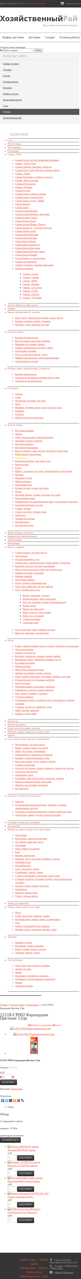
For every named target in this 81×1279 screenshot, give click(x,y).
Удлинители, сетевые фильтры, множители (35, 979)
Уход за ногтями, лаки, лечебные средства (35, 629)
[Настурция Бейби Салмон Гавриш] (25, 1178)
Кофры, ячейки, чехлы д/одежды (30, 949)
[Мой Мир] (11, 1100)
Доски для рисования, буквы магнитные (34, 437)
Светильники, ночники (25, 351)
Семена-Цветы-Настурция (27, 248)
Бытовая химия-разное (26, 374)
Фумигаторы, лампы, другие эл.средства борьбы (38, 815)
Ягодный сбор (21, 788)
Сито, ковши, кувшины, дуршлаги (31, 693)
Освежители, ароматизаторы (28, 381)
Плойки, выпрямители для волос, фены (34, 347)
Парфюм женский (23, 576)
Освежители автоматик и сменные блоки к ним (37, 377)
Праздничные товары (25, 498)
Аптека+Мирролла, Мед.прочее (23, 305)
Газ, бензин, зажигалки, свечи (29, 842)
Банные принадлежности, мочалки (24, 312)
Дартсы (18, 434)
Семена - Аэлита (30, 274)
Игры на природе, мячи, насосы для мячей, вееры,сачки (41, 451)
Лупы (17, 404)
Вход (28, 3)
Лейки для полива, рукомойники (30, 751)
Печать (57, 1025)
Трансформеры (22, 522)
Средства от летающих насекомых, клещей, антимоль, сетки (43, 811)
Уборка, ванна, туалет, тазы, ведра (24, 907)
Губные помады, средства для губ (31, 552)
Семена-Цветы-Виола (25, 241)
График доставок (13, 37)
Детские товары (15, 425)
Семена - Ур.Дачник (32, 297)
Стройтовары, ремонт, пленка (29, 872)
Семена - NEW (14, 154)
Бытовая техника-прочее (26, 337)
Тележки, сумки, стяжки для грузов (32, 886)
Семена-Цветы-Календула (27, 244)
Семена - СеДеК (30, 291)
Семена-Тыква (22, 207)
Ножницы (19, 411)
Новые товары (14, 143)
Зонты (18, 397)
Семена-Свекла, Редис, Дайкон (29, 200)
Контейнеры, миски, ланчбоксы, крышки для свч (38, 659)
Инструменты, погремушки (28, 454)
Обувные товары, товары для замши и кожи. (29, 731)
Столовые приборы (24, 697)
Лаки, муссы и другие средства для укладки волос (39, 569)
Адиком (11, 308)
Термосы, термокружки (26, 892)
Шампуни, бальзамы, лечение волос (32, 633)
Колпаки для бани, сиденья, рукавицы (33, 321)
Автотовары (21, 835)
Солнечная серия (31, 622)
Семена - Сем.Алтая (32, 287)
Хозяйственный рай (12, 118)
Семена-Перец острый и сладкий (30, 194)
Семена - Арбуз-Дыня (25, 163)
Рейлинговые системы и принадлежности (34, 690)
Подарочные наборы (24, 579)
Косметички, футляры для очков (30, 400)
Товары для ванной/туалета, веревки (32, 926)
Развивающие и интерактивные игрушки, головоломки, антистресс (46, 501)
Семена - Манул (30, 281)
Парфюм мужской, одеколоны (29, 573)
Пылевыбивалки (23, 865)
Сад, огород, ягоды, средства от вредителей (28, 739)
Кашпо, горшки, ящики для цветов (31, 748)
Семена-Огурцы (22, 190)
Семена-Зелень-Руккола (26, 217)
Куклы (18, 468)
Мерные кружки (23, 666)
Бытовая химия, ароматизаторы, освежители (29, 368)
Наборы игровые (23, 481)
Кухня (10, 640)
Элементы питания (24, 986)
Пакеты (11, 735)
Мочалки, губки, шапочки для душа (32, 324)
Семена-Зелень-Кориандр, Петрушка (32, 214)
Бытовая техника (16, 332)
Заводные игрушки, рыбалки (28, 440)
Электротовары (15, 960)
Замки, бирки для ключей (27, 848)
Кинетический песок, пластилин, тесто (33, 461)
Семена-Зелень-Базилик (26, 211)
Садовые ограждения (25, 765)
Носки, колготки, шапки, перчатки (24, 728)
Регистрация (38, 3)
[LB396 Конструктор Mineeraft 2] (24, 1209)
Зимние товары (15, 540)
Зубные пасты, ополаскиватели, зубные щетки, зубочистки (42, 562)
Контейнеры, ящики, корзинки (29, 946)
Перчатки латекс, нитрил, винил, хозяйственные (37, 919)
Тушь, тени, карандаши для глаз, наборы (34, 586)
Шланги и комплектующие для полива (33, 781)
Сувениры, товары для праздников (24, 822)
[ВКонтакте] (3, 1100)
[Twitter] (7, 1100)
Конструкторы (22, 464)
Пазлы (18, 491)
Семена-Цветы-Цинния (26, 255)
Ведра (18, 912)
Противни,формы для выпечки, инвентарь (35, 686)
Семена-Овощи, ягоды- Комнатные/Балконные (37, 160)
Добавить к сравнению (41, 1025)
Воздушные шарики (24, 430)
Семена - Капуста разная (26, 180)
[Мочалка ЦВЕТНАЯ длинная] (23, 1146)
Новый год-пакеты (16, 724)
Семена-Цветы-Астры (25, 231)
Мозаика (19, 474)
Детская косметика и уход (27, 559)
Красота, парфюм (16, 547)
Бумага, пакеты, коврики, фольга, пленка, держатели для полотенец (47, 646)
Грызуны (19, 801)
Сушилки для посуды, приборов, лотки (33, 707)
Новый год (13, 721)
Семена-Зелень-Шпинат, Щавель (30, 224)
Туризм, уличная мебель (26, 896)
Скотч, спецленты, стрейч (27, 869)
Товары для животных (18, 903)
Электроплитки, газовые (26, 361)
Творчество (20, 515)
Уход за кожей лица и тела (27, 590)
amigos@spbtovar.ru (64, 1272)
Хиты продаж (14, 147)
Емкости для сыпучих (25, 653)
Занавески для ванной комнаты (22, 536)
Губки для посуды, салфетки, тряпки (32, 916)
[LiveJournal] (22, 1100)
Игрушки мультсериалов (26, 447)
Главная (6, 112)
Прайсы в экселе (10, 93)
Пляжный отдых (23, 862)
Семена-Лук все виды (25, 184)
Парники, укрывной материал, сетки (32, 758)
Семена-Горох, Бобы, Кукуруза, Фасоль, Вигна (37, 170)
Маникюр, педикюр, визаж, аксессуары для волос (38, 407)
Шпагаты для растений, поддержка (31, 785)
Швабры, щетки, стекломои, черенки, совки (36, 929)
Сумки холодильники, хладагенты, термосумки (37, 875)
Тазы (17, 922)
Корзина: (73, 3)
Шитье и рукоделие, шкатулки (29, 417)
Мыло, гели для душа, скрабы (37, 612)
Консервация (14, 543)
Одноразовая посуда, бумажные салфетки (34, 680)
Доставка (34, 37)
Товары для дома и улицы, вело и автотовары (29, 829)
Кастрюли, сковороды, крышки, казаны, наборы (37, 656)
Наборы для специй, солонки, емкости (33, 673)
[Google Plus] (19, 1100)
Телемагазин (13, 826)
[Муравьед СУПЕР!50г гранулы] (24, 1162)
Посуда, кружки (22, 683)
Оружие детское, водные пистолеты (32, 488)
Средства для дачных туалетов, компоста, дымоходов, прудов (44, 768)
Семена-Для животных (26, 261)
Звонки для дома (23, 969)
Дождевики (20, 845)
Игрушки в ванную (24, 444)
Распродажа (13, 151)
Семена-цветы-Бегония (26, 238)
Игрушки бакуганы (24, 525)
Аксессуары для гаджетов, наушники (32, 965)
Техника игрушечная (25, 518)
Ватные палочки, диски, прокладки (39, 599)
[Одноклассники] (15, 1100)
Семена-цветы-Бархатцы (26, 234)
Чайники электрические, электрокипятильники (37, 358)
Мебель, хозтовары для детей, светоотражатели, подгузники (43, 471)
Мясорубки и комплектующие (29, 669)
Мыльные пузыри (23, 478)
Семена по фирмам (24, 268)
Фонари (18, 982)
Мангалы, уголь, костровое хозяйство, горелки (37, 859)
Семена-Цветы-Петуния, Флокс (30, 251)
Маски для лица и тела (33, 609)
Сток (10, 140)
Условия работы (10, 81)
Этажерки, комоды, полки (27, 952)
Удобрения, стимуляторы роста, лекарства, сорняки (39, 778)
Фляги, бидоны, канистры (27, 710)
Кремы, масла (29, 605)
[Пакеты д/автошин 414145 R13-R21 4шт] (28, 1193)
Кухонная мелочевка (25, 663)
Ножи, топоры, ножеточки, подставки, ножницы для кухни (43, 676)
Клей (17, 852)
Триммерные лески (24, 775)
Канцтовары (21, 457)
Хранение (12, 937)
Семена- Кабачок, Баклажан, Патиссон (33, 167)
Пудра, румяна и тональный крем (31, 583)
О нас (5, 106)
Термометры (21, 889)
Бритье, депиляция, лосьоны (36, 595)
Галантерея (13, 388)
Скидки (50, 37)
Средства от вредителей (26, 771)
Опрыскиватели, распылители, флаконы (34, 754)
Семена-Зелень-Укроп (25, 221)
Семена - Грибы (22, 173)
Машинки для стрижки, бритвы (30, 344)
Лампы (18, 972)
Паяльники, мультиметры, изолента (32, 975)
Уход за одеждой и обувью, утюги (31, 354)
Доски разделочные (24, 649)
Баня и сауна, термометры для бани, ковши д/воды (39, 318)
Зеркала (18, 394)
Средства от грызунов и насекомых (24, 796)
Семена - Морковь (23, 187)
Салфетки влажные (32, 619)
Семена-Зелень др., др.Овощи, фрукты (33, 228)
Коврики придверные (25, 855)
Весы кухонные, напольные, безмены (32, 341)
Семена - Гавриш (31, 277)
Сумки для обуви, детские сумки (30, 512)
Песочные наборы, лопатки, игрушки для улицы (37, 495)
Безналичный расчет (12, 100)
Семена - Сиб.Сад (31, 294)
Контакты (7, 87)
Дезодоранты (21, 556)
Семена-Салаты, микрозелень (29, 197)
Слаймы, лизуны (23, 508)
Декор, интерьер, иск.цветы (20, 532)
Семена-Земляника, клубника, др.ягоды (34, 177)
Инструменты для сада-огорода (30, 744)
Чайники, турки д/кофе (26, 713)
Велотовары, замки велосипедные (31, 838)
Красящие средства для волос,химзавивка (35, 566)
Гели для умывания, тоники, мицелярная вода (44, 602)
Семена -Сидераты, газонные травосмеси (34, 265)
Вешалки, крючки (23, 942)
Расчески (19, 414)
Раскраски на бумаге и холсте (29, 505)
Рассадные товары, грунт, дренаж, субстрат (35, 761)
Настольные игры (23, 484)
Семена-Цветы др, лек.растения (30, 258)
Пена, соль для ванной (33, 615)
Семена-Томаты (22, 204)
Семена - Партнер (31, 284)
